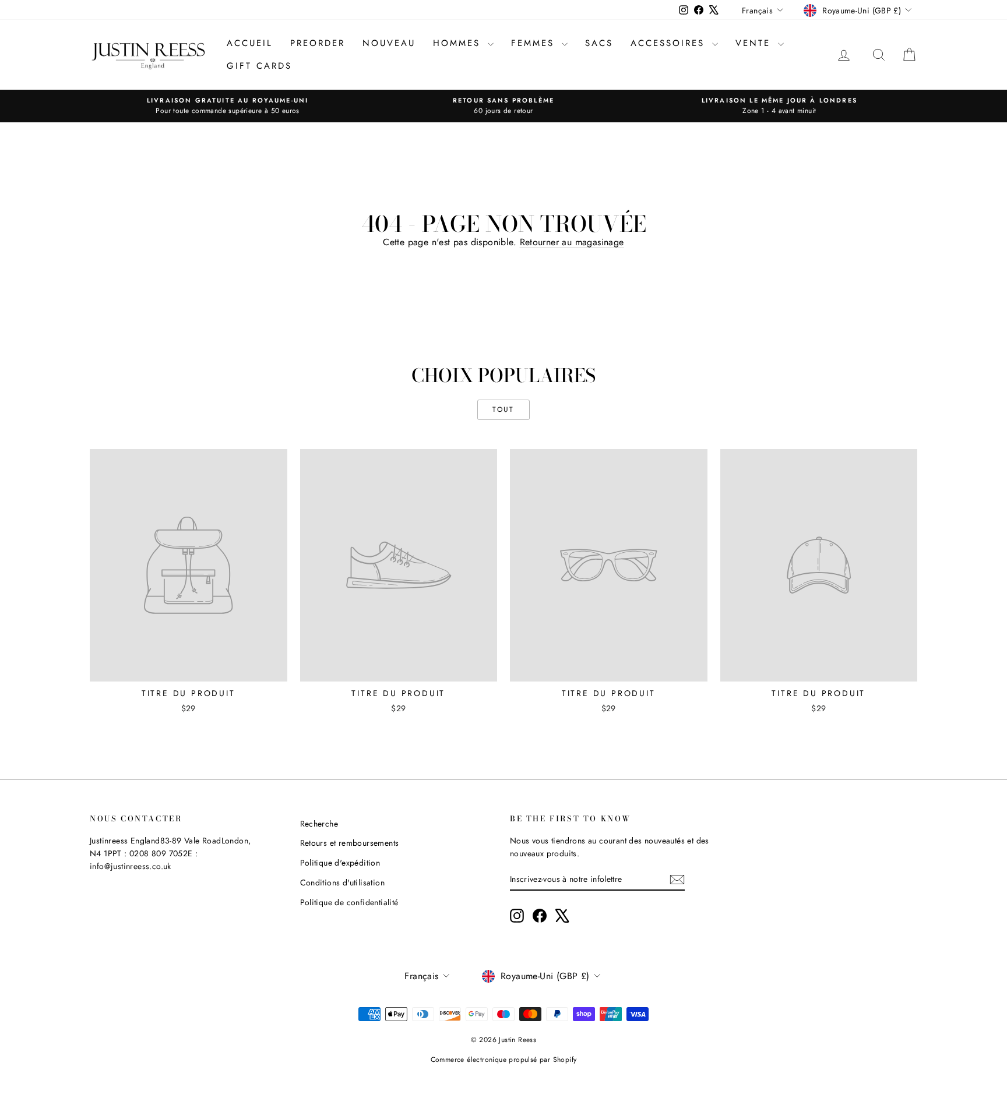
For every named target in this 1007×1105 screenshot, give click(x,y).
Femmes (535, 43)
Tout (503, 409)
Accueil (250, 43)
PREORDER (317, 43)
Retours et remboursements (349, 843)
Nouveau (389, 43)
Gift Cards (259, 65)
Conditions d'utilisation (342, 882)
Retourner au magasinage (572, 242)
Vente (755, 43)
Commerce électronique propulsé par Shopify (504, 1059)
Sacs (599, 43)
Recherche (319, 823)
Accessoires (670, 43)
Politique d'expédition (340, 863)
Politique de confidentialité (349, 902)
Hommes (459, 43)
